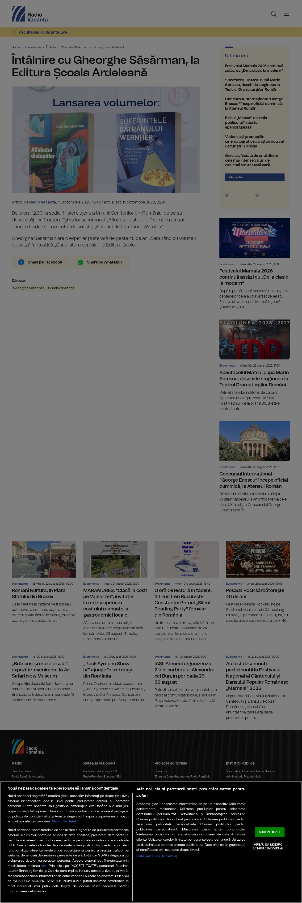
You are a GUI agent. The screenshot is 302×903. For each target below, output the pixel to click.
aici (44, 866)
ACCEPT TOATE (270, 832)
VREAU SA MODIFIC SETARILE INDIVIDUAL (268, 846)
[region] (151, 842)
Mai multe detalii (65, 821)
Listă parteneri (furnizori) (156, 856)
